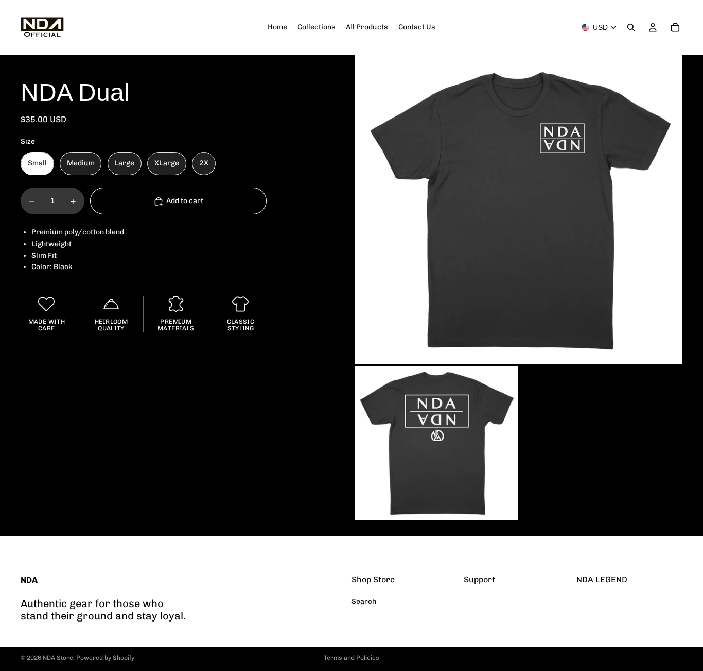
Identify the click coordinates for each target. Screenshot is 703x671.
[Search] (631, 27)
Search (363, 601)
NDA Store (58, 657)
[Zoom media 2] (436, 443)
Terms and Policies (351, 657)
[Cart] (675, 27)
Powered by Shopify (105, 657)
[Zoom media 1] (518, 209)
